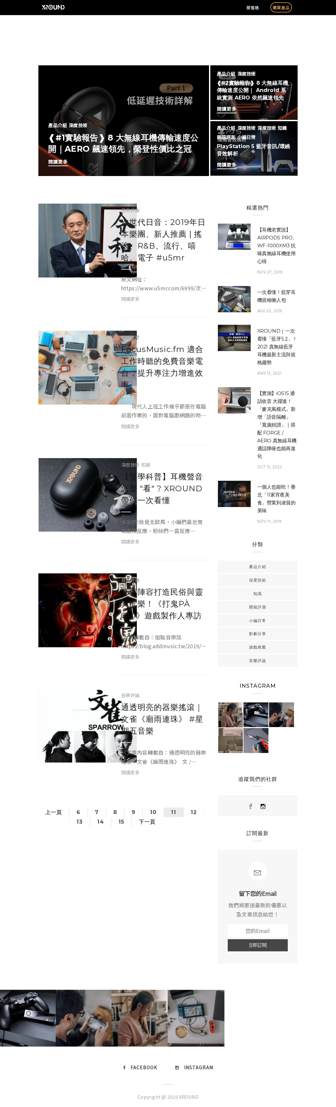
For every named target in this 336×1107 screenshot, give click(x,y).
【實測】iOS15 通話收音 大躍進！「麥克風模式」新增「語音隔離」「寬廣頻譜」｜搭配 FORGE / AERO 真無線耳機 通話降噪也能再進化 (277, 424)
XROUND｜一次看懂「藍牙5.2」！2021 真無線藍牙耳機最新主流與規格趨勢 (277, 346)
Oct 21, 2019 (80, 266)
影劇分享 (257, 633)
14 (100, 822)
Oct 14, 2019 (80, 751)
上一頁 (53, 812)
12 (194, 812)
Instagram (198, 1067)
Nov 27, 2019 (270, 272)
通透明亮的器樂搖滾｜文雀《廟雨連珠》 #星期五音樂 (162, 719)
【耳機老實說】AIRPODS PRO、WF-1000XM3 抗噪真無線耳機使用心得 (277, 245)
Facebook (144, 1067)
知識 (282, 127)
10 (153, 812)
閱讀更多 (58, 161)
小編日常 (246, 137)
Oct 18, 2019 (80, 635)
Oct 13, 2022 (269, 467)
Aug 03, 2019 (269, 311)
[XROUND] (250, 806)
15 (121, 822)
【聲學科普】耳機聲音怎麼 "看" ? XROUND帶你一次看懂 (162, 488)
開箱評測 (226, 137)
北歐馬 (74, 510)
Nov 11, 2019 (269, 521)
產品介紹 (57, 125)
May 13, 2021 (269, 373)
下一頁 (147, 822)
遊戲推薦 (257, 647)
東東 (72, 626)
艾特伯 (74, 256)
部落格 (252, 7)
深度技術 (78, 125)
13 (79, 822)
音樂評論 (130, 210)
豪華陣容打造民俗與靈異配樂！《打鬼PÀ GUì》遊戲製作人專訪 (162, 603)
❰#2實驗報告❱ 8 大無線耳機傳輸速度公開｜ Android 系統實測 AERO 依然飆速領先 (252, 90)
